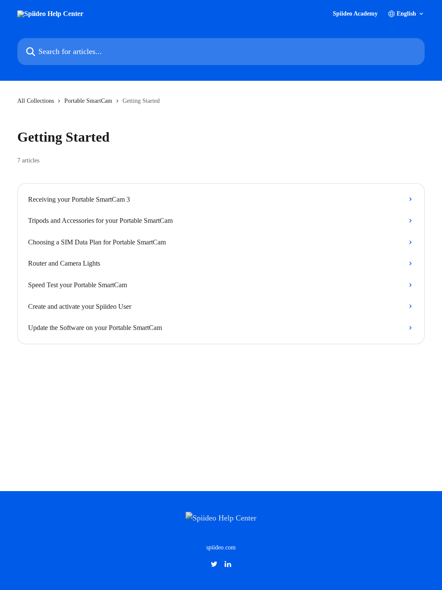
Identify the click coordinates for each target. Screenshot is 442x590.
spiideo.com (221, 547)
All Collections (35, 101)
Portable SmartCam (88, 101)
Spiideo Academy (355, 14)
